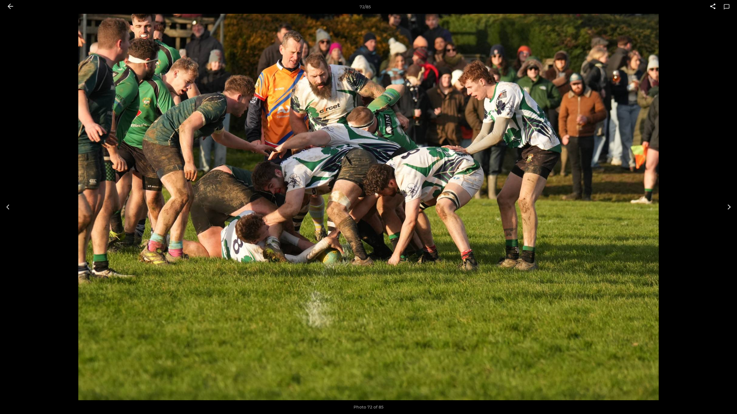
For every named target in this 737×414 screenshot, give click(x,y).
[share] (712, 7)
